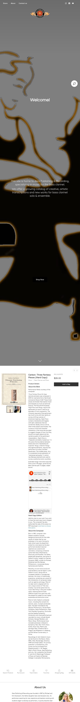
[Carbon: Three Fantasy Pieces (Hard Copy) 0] (10, 409)
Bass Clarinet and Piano (41, 380)
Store (5, 3)
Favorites (46, 673)
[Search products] (74, 83)
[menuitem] (74, 370)
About (13, 3)
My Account (20, 673)
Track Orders (33, 673)
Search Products (8, 673)
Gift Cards (72, 673)
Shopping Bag (59, 673)
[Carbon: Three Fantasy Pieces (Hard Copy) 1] (17, 409)
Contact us (23, 3)
